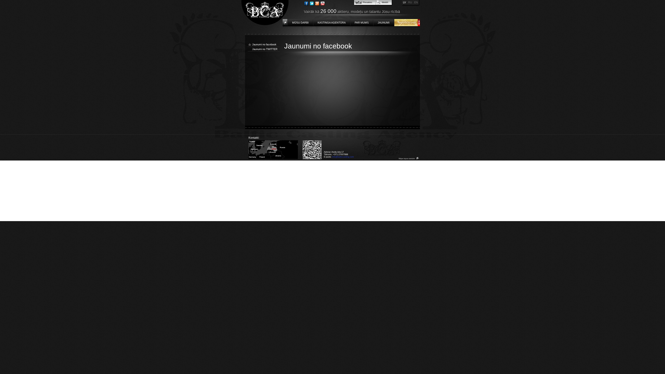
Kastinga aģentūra (332, 22)
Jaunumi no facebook (264, 44)
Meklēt (385, 2)
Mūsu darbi (300, 22)
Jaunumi (383, 22)
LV (404, 2)
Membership (407, 22)
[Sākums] (285, 22)
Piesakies (367, 2)
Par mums (362, 22)
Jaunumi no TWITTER (264, 49)
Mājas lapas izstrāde (407, 158)
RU (410, 2)
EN (416, 2)
